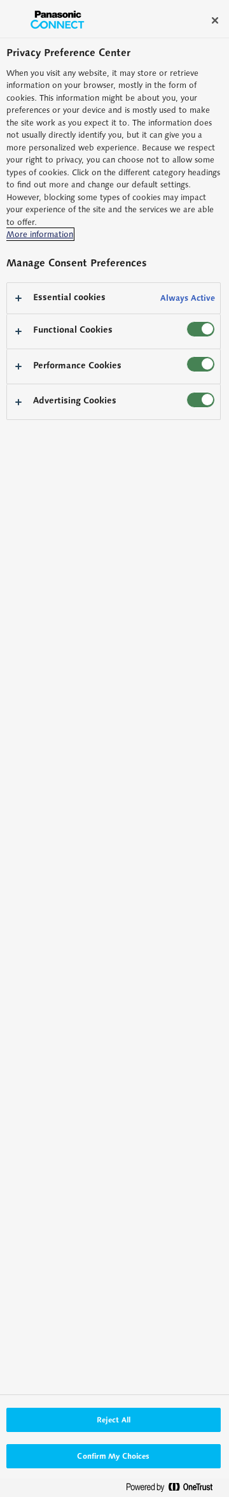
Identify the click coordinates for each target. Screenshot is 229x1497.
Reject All (113, 1419)
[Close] (215, 20)
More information (39, 234)
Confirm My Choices (113, 1456)
